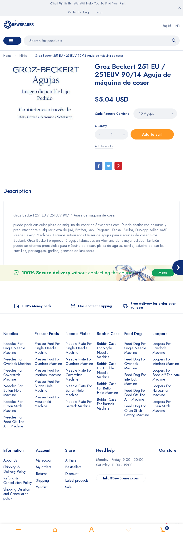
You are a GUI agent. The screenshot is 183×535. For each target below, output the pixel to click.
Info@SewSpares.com (121, 478)
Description (17, 190)
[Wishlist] (128, 529)
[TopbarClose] (179, 7)
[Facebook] (98, 166)
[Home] (55, 529)
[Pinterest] (118, 166)
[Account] (91, 529)
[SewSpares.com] (19, 25)
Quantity (101, 126)
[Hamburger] (18, 529)
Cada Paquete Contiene (112, 113)
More (162, 272)
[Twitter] (108, 166)
